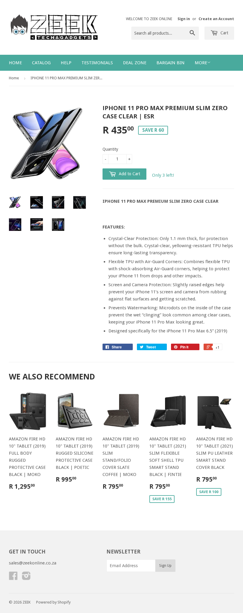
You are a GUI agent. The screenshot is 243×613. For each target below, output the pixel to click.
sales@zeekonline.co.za (32, 563)
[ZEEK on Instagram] (26, 577)
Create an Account (216, 19)
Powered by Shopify (53, 602)
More (201, 62)
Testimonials (97, 62)
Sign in (184, 19)
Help (66, 62)
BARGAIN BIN (170, 62)
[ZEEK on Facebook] (13, 577)
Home (15, 62)
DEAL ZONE (134, 62)
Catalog (41, 62)
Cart (223, 32)
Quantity (110, 149)
